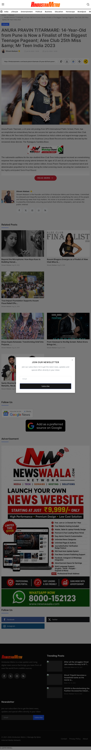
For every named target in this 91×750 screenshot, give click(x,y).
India (6, 11)
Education (59, 11)
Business (48, 11)
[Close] (72, 360)
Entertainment (27, 11)
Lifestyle (14, 11)
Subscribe (46, 386)
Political (39, 11)
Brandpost (82, 11)
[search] (88, 4)
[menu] (3, 4)
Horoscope (70, 11)
